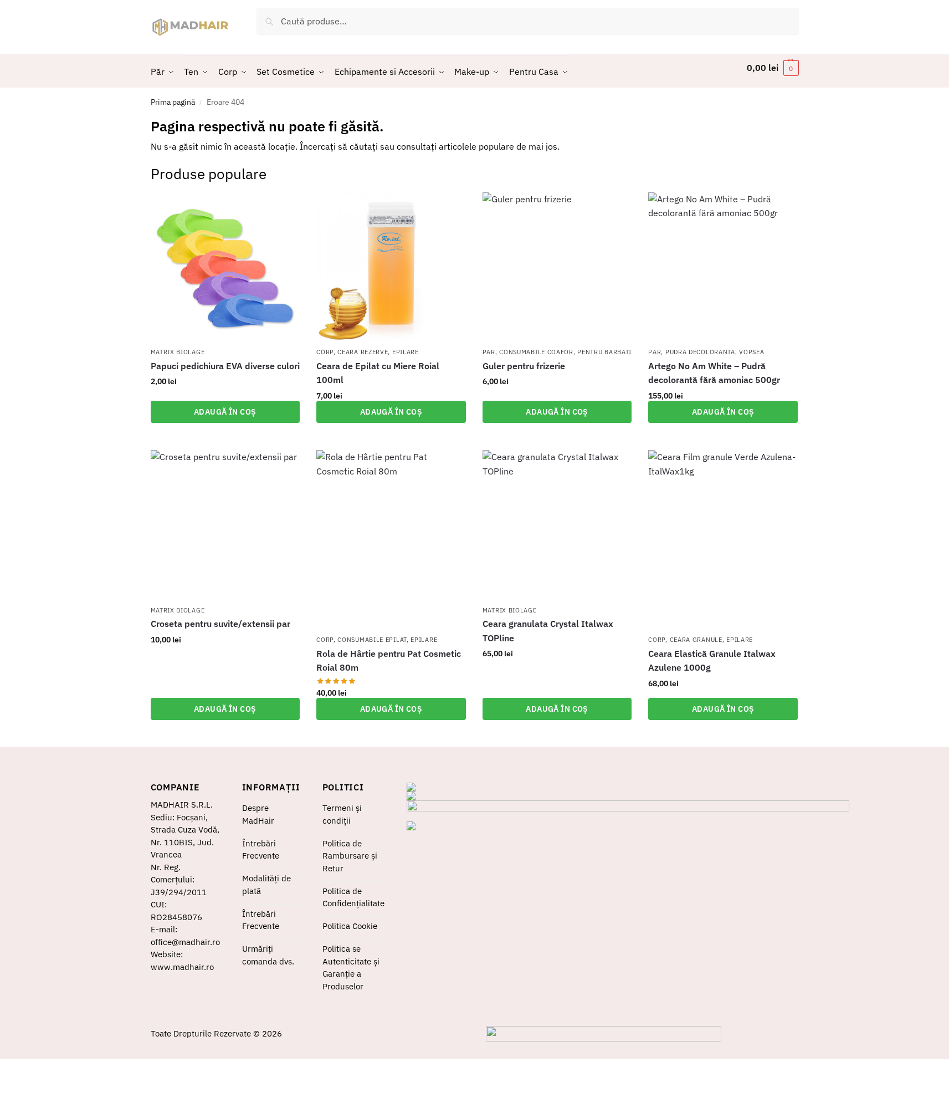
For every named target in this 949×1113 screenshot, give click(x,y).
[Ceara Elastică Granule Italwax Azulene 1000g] (723, 539)
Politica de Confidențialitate (353, 897)
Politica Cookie (349, 926)
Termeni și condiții (342, 814)
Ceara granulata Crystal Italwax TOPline (548, 631)
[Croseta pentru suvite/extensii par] (225, 525)
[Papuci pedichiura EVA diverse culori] (225, 267)
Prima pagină (173, 102)
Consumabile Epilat (372, 640)
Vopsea (751, 352)
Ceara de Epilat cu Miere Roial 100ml (377, 373)
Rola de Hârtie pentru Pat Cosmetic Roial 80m (388, 660)
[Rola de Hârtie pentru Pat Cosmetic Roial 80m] (391, 539)
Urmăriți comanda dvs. (268, 955)
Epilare (405, 352)
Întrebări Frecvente (260, 849)
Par (489, 352)
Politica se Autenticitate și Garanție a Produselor (350, 967)
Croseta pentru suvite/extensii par (220, 623)
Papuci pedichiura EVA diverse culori (225, 365)
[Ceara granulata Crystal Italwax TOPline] (557, 525)
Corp (325, 352)
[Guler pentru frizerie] (557, 267)
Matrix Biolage (178, 352)
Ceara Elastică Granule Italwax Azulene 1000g (712, 660)
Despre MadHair (258, 814)
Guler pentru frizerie (524, 365)
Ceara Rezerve (362, 352)
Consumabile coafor (536, 352)
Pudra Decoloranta (700, 352)
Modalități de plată (266, 884)
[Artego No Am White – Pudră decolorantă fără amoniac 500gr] (723, 267)
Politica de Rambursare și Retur (349, 856)
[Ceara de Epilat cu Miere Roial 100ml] (391, 267)
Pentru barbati (604, 352)
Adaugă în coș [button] (225, 412)
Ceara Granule (696, 640)
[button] (773, 67)
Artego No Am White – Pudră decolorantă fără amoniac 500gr (714, 373)
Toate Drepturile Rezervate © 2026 (216, 1033)
